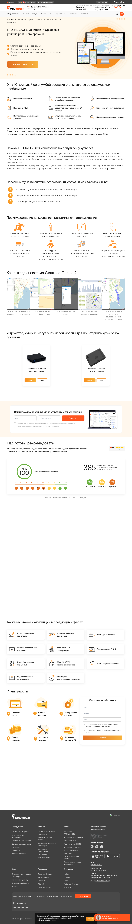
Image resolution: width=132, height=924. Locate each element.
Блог (66, 881)
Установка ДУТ (70, 841)
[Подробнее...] (96, 357)
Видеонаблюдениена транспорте (25, 678)
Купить (30, 380)
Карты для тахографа (106, 634)
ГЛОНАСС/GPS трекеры (21, 832)
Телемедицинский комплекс (71, 852)
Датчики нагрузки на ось (21, 844)
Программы (42, 869)
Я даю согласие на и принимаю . (102, 725)
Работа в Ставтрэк (71, 884)
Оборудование (17, 827)
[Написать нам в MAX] (120, 7)
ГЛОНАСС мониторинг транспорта (46, 833)
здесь (54, 920)
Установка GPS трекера (73, 837)
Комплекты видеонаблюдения (19, 852)
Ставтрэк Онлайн (45, 874)
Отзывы (67, 877)
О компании (68, 869)
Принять (90, 919)
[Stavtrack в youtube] (27, 907)
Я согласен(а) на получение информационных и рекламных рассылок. (103, 731)
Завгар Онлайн (43, 877)
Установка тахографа (72, 847)
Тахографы (16, 847)
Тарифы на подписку (20, 880)
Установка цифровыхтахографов (66, 634)
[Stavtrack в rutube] (23, 907)
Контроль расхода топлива (108, 663)
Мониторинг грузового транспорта (47, 844)
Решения (41, 827)
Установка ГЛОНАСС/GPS (69, 833)
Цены (14, 869)
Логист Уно (42, 881)
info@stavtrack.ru (96, 865)
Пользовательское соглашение (65, 423)
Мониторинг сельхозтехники (44, 856)
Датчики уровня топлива (21, 841)
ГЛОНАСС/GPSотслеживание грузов (66, 663)
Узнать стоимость (23, 64)
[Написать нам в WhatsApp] (115, 7)
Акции (14, 886)
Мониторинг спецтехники (43, 850)
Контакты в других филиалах (100, 880)
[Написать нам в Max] (101, 846)
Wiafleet (41, 884)
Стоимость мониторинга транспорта (21, 875)
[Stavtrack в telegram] (19, 907)
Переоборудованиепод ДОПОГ (25, 663)
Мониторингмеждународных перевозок (68, 678)
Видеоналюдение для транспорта (72, 863)
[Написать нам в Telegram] (117, 7)
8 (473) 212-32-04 (102, 10)
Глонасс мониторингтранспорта (25, 634)
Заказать (102, 737)
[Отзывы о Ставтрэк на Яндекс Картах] (26, 2)
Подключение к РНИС (106, 649)
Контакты (67, 887)
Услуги (66, 827)
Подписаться (83, 896)
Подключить (73, 418)
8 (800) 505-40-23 (102, 7)
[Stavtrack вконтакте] (15, 907)
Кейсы (66, 874)
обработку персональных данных (38, 423)
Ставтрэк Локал (44, 887)
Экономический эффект (21, 883)
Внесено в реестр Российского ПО (98, 828)
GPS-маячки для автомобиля (18, 836)
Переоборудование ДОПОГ (71, 857)
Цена (42, 380)
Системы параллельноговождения (27, 649)
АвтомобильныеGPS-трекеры (63, 649)
